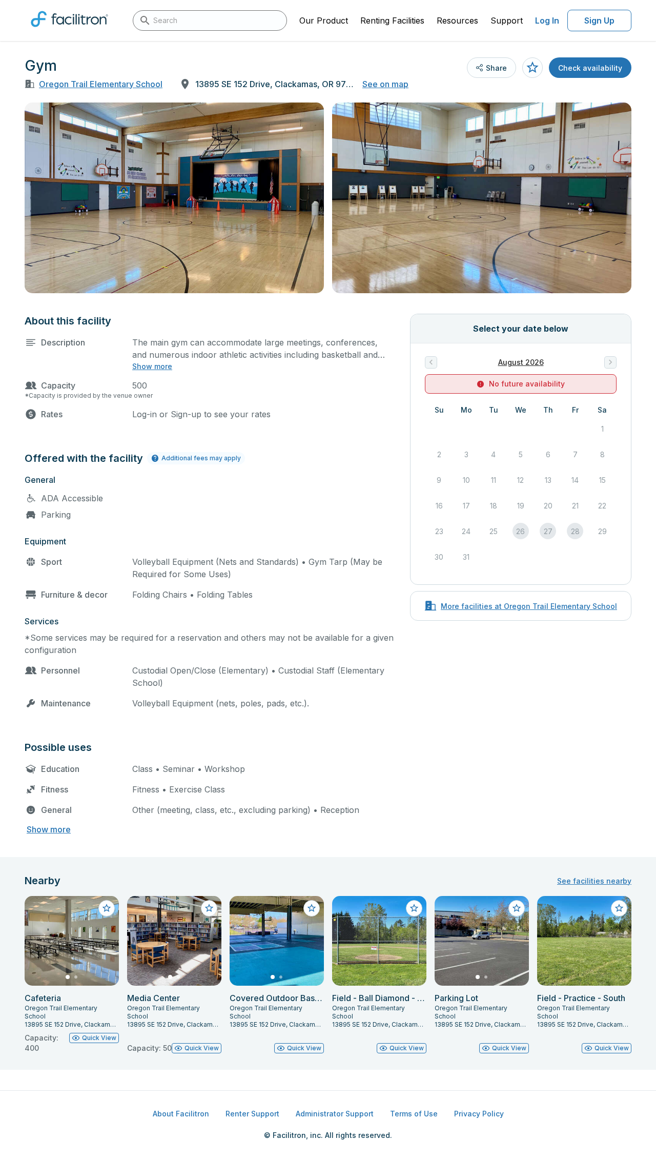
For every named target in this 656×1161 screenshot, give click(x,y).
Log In (547, 20)
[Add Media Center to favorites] (209, 908)
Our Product (323, 20)
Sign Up (599, 20)
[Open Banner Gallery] (174, 198)
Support (506, 20)
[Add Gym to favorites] (532, 67)
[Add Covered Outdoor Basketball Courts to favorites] (311, 908)
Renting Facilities (392, 20)
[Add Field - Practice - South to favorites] (619, 908)
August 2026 (521, 362)
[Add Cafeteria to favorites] (106, 908)
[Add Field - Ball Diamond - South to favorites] (414, 908)
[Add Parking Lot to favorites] (516, 908)
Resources (457, 20)
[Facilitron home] (69, 30)
